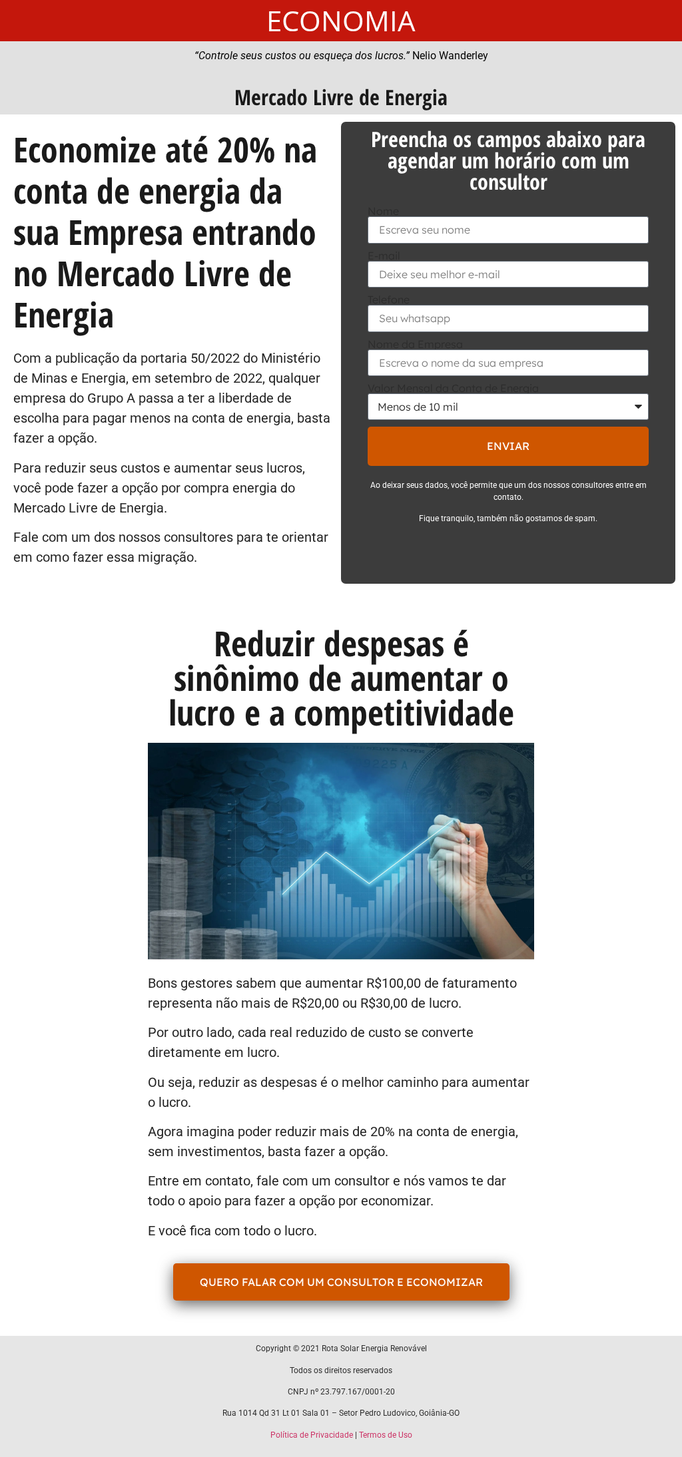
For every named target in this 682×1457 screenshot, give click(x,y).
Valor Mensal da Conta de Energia (453, 388)
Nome (383, 211)
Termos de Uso (385, 1435)
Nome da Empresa (415, 344)
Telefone (389, 299)
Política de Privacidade (311, 1435)
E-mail (384, 255)
